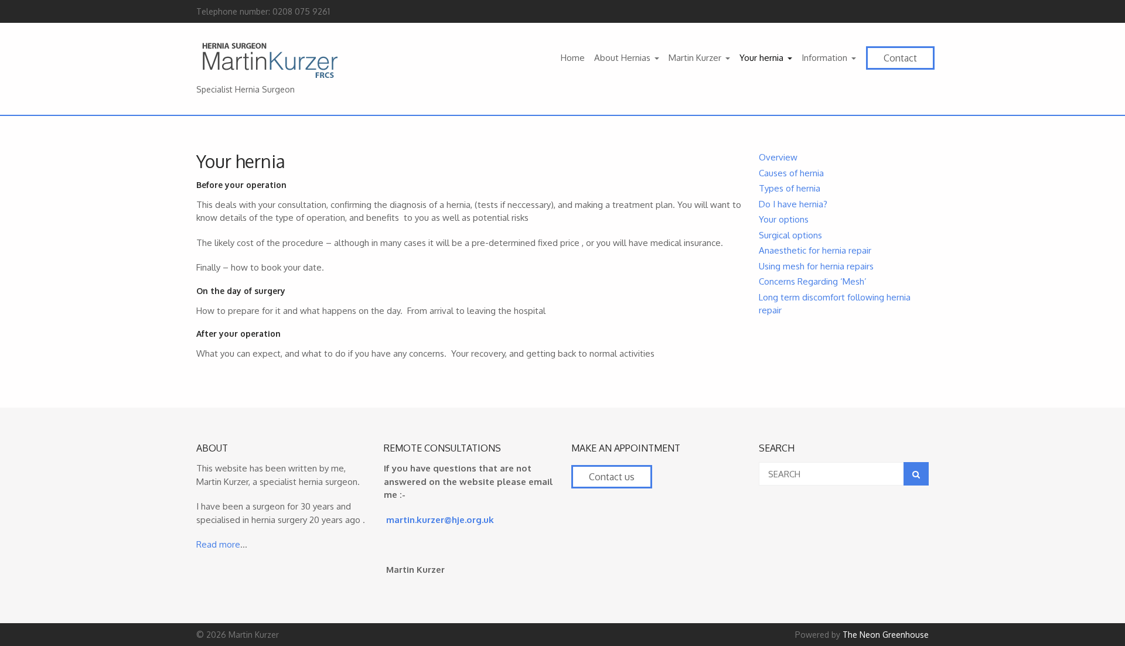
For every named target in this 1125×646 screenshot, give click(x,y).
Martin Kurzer (695, 57)
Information (824, 57)
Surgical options (790, 235)
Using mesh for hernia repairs (816, 266)
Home (573, 57)
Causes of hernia (791, 173)
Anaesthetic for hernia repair (815, 250)
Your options (784, 219)
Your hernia (761, 57)
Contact (900, 58)
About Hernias (622, 57)
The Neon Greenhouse (886, 635)
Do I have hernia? (793, 204)
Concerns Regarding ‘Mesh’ (813, 281)
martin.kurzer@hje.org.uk (440, 519)
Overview (778, 157)
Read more (218, 544)
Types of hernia (789, 188)
